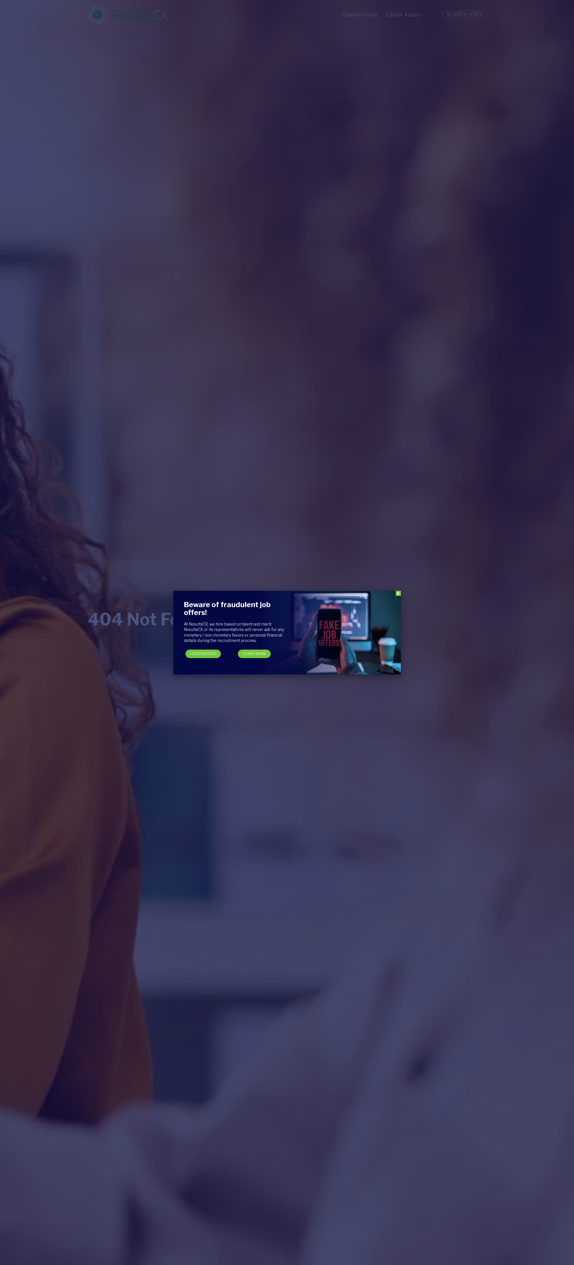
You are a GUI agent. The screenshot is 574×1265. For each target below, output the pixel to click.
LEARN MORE (254, 654)
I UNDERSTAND (203, 654)
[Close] (398, 593)
